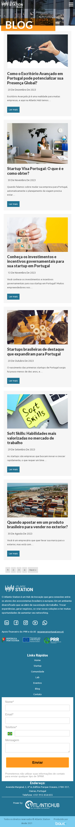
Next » (32, 569)
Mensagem (12, 740)
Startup (38, 665)
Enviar (37, 762)
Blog (37, 688)
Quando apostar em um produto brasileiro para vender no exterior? (37, 524)
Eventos (37, 682)
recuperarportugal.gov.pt (50, 631)
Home (37, 660)
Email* (9, 714)
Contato (37, 694)
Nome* (9, 701)
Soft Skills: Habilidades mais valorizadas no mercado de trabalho (31, 438)
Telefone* (11, 727)
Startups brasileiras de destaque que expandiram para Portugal (35, 351)
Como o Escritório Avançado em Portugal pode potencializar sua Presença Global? (35, 78)
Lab (37, 677)
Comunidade (37, 671)
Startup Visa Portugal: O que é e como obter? (35, 170)
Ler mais (13, 109)
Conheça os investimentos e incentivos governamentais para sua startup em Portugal (35, 261)
